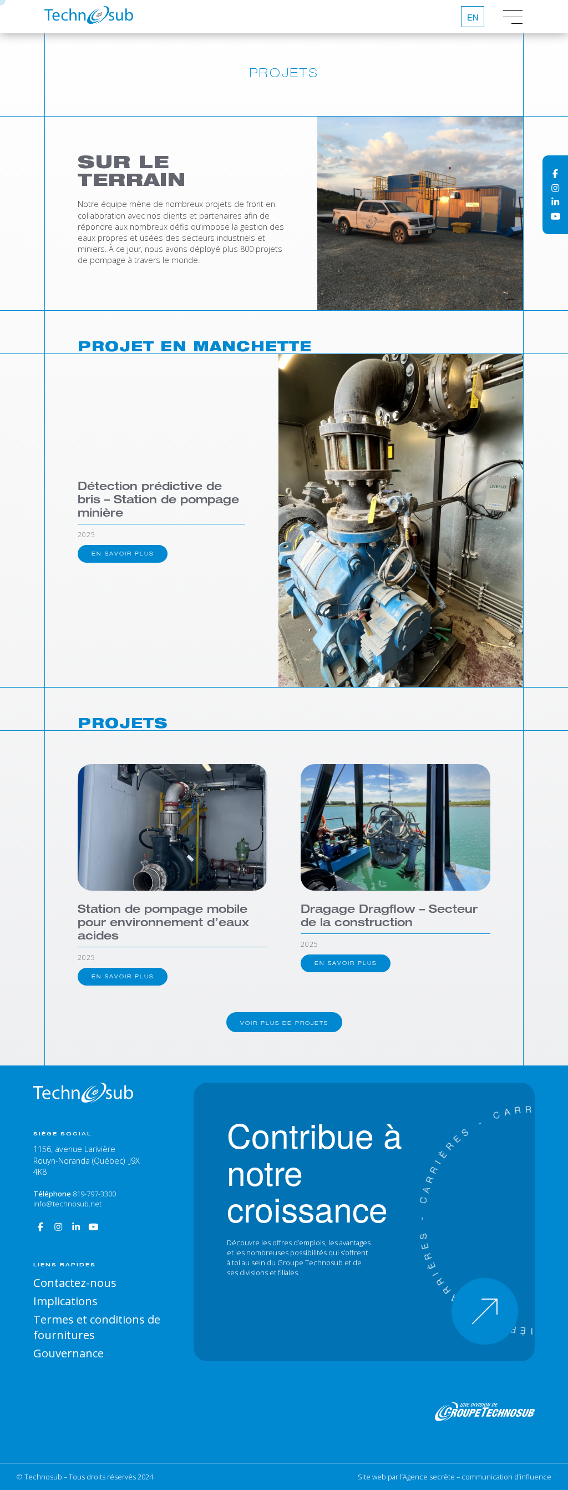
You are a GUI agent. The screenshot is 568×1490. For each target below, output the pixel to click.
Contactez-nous (74, 1282)
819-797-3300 (94, 1194)
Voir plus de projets (284, 1023)
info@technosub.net (67, 1204)
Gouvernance (68, 1353)
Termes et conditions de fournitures (96, 1326)
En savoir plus (123, 553)
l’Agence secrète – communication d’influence (475, 1477)
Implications (65, 1301)
